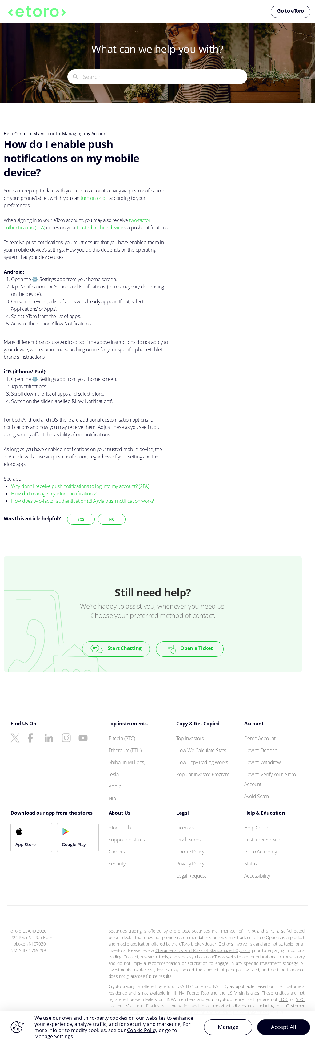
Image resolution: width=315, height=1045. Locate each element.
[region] (157, 1028)
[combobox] (165, 77)
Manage (228, 1027)
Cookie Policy (142, 1030)
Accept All (283, 1027)
